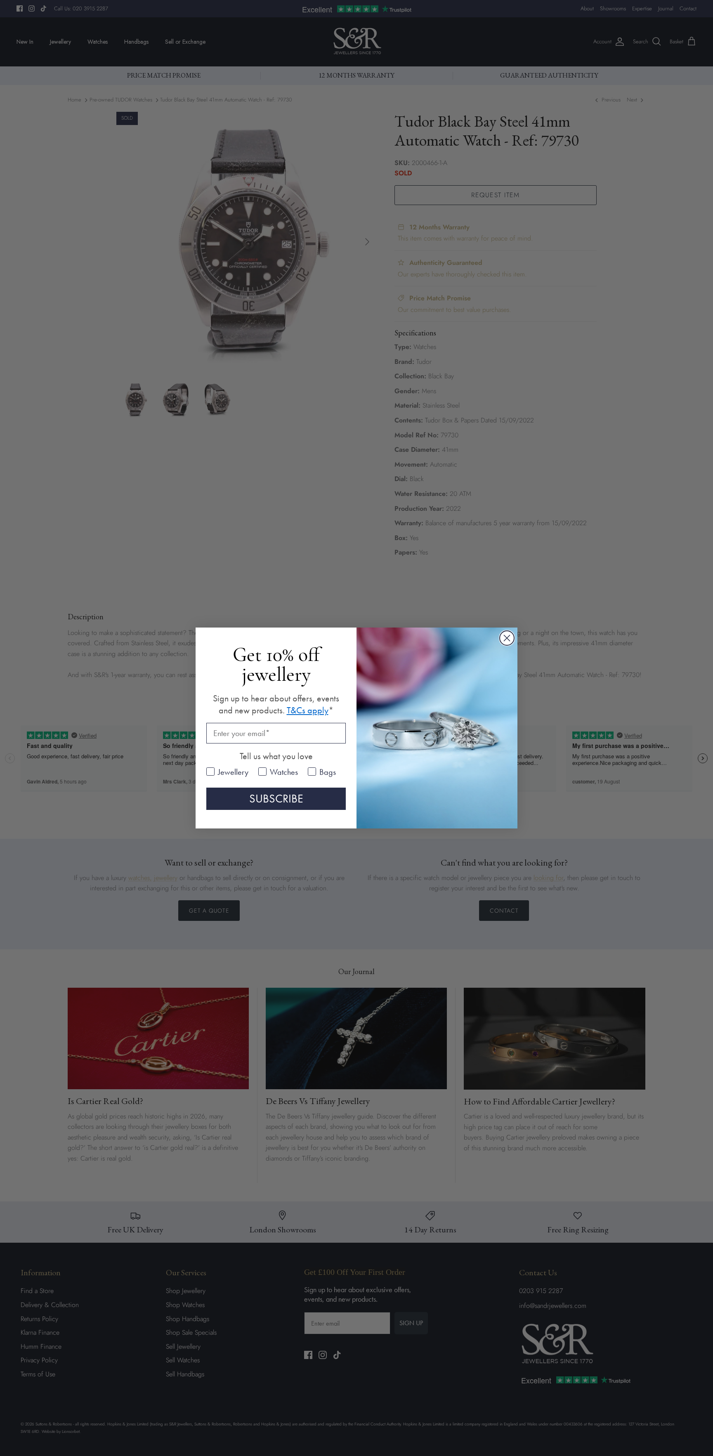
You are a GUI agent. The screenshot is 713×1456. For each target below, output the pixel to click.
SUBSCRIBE (276, 798)
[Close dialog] (507, 638)
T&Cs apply (307, 710)
